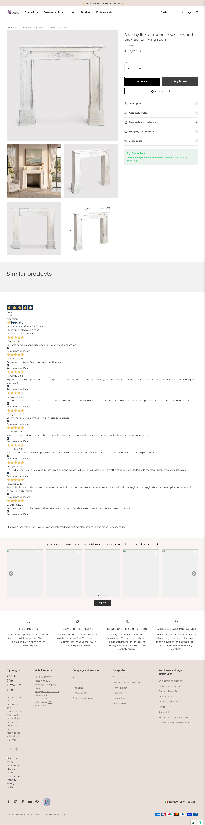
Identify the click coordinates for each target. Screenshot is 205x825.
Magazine (78, 687)
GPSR (162, 707)
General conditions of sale (173, 701)
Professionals (104, 12)
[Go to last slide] (11, 573)
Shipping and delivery (171, 680)
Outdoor (86, 12)
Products (30, 12)
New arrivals (119, 698)
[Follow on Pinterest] (23, 802)
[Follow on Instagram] (16, 802)
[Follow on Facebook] (8, 802)
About (76, 677)
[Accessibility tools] (193, 822)
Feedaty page (116, 527)
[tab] (98, 595)
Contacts (78, 682)
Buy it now (180, 81)
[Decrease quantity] (129, 68)
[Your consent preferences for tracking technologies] (200, 822)
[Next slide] (194, 573)
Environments (52, 12)
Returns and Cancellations (173, 717)
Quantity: (129, 62)
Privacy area (165, 696)
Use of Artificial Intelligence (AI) (176, 722)
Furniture (118, 677)
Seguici (102, 602)
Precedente (13, 333)
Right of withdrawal (169, 686)
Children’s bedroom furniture (129, 682)
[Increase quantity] (140, 68)
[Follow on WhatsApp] (37, 802)
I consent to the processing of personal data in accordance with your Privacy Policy (13, 772)
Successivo (26, 333)
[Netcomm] (46, 802)
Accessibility (165, 712)
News (72, 12)
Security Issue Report (170, 691)
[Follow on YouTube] (30, 802)
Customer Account (83, 698)
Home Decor (120, 687)
